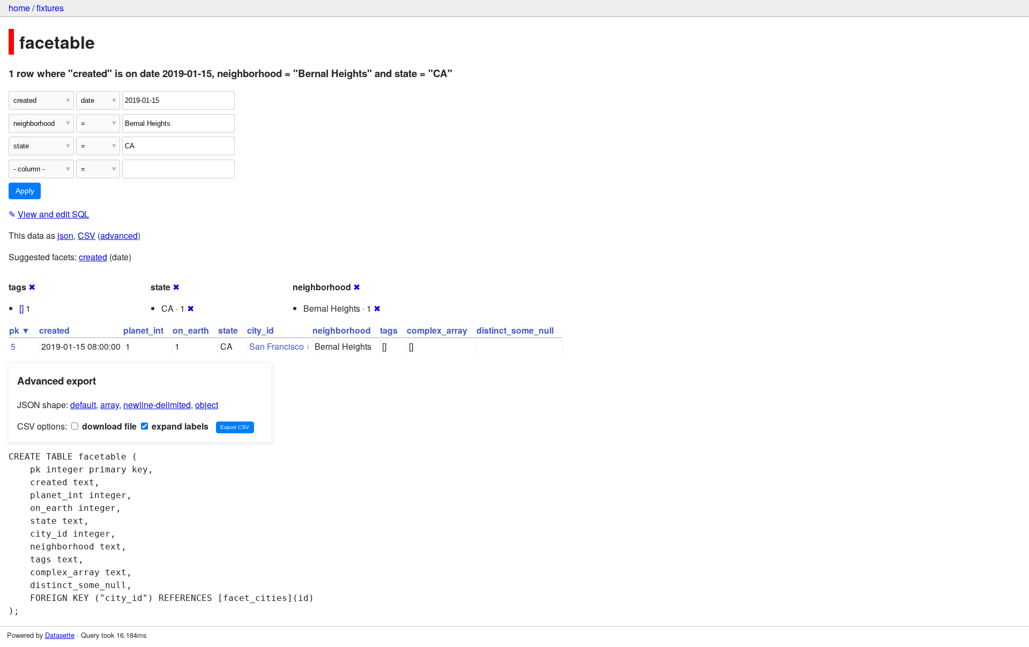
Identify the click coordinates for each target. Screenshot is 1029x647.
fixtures (50, 8)
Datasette (59, 635)
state (228, 330)
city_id (260, 330)
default (83, 404)
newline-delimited (157, 404)
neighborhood (341, 330)
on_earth (191, 330)
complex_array (437, 330)
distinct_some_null (515, 330)
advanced (119, 235)
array (109, 404)
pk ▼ (19, 330)
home (19, 8)
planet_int (143, 330)
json (65, 235)
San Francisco (276, 346)
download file (108, 426)
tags (389, 330)
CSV (86, 235)
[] (21, 308)
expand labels (179, 426)
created (93, 257)
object (206, 404)
